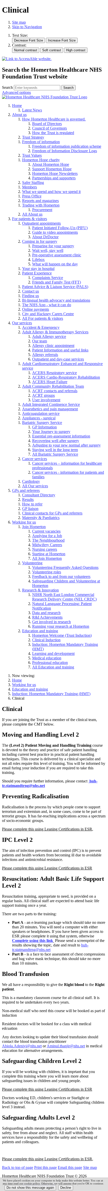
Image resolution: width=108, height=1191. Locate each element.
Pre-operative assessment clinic (56, 255)
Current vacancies (46, 531)
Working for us (24, 522)
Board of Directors (47, 124)
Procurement (42, 210)
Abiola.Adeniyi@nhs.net (22, 1046)
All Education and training (53, 667)
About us (19, 114)
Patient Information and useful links (60, 350)
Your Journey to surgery (51, 431)
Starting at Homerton (48, 554)
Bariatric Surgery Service (42, 422)
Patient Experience (37, 273)
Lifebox (38, 259)
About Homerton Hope (50, 164)
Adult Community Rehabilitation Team (53, 386)
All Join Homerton (47, 558)
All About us (32, 214)
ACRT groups (43, 395)
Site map (19, 22)
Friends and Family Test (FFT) (56, 282)
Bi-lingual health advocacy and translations (56, 300)
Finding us (30, 296)
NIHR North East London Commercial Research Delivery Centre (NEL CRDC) (64, 596)
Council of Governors (49, 128)
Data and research (46, 613)
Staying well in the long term (55, 450)
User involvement (46, 400)
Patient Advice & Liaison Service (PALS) (55, 287)
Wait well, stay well (47, 250)
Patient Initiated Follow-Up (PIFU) (60, 228)
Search (7, 87)
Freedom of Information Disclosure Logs (64, 151)
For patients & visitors (29, 219)
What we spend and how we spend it (51, 191)
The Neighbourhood (48, 540)
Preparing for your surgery (53, 246)
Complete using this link (32, 940)
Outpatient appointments (41, 223)
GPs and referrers (26, 490)
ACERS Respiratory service (54, 373)
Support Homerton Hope (52, 169)
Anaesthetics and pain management (50, 409)
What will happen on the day (55, 264)
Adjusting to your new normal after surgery (66, 445)
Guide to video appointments (55, 232)
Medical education (46, 658)
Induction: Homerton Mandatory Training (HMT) (51, 694)
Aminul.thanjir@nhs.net (66, 1046)
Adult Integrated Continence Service (51, 404)
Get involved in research (51, 622)
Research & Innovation (40, 590)
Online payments (35, 309)
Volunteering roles (46, 572)
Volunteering (32, 563)
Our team (39, 341)
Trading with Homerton (41, 205)
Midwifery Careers (47, 545)
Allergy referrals (45, 354)
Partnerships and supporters (54, 178)
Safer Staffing (33, 182)
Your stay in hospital (38, 268)
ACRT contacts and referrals (54, 391)
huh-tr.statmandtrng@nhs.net (50, 947)
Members (29, 187)
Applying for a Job (47, 536)
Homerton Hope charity (41, 160)
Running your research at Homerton (60, 626)
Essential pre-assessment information (61, 436)
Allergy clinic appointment (53, 345)
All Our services (35, 486)
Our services (22, 323)
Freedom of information (41, 142)
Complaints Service (47, 277)
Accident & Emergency (41, 327)
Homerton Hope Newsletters (55, 173)
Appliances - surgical (39, 418)
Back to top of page (17, 1167)
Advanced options (16, 92)
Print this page (45, 1167)
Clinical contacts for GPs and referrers (52, 513)
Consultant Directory (38, 495)
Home (17, 105)
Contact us (30, 291)
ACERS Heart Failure (49, 382)
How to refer (32, 504)
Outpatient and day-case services (58, 359)
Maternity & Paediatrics (41, 517)
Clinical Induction (46, 640)
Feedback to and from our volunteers (61, 576)
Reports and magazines (40, 200)
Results (28, 499)
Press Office (31, 196)
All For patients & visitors (42, 318)
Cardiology (31, 481)
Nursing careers (44, 549)
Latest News (32, 110)
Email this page (70, 1167)
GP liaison (30, 508)
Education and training (40, 631)
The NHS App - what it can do (46, 305)
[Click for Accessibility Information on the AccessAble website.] (26, 59)
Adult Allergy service (49, 336)
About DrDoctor (45, 237)
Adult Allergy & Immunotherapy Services (55, 332)
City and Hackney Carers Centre (48, 314)
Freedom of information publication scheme (66, 146)
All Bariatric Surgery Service (55, 454)
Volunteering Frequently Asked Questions (65, 567)
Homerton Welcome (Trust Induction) (62, 635)
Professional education (50, 662)
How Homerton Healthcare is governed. (54, 119)
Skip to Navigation (27, 27)
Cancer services (34, 459)
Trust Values (32, 155)
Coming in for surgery (39, 241)
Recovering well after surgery (55, 441)
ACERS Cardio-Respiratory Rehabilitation (66, 377)
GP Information (44, 427)
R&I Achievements (47, 617)
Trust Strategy (33, 137)
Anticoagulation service (41, 413)
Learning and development (53, 653)
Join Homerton (34, 527)
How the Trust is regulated (53, 133)
